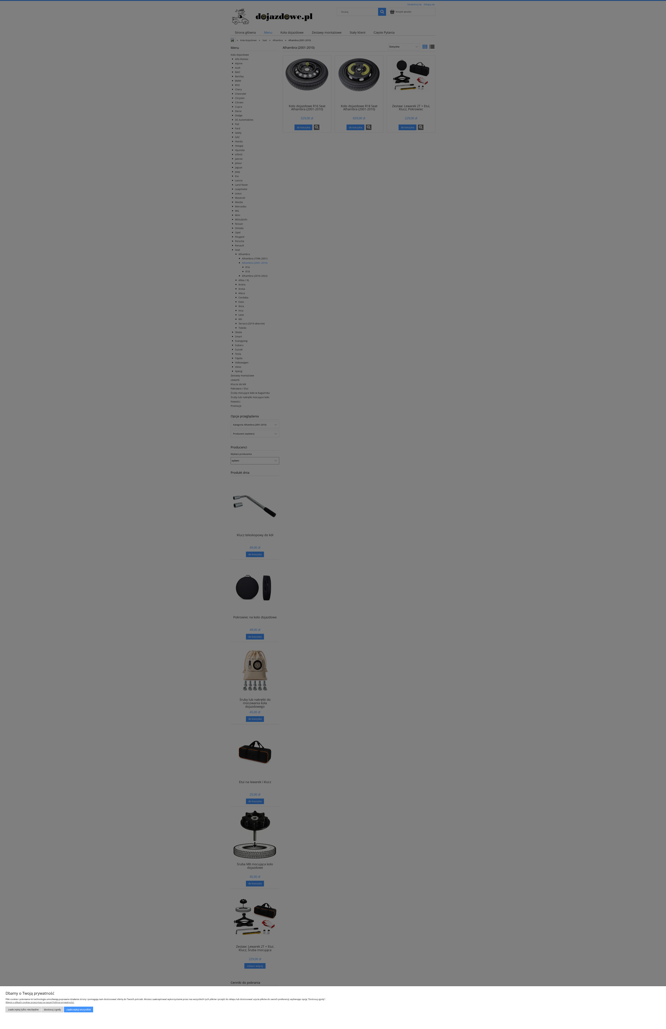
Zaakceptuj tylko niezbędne (23, 1009)
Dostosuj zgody (52, 1009)
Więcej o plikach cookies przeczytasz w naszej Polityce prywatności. (40, 1002)
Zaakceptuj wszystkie (78, 1009)
